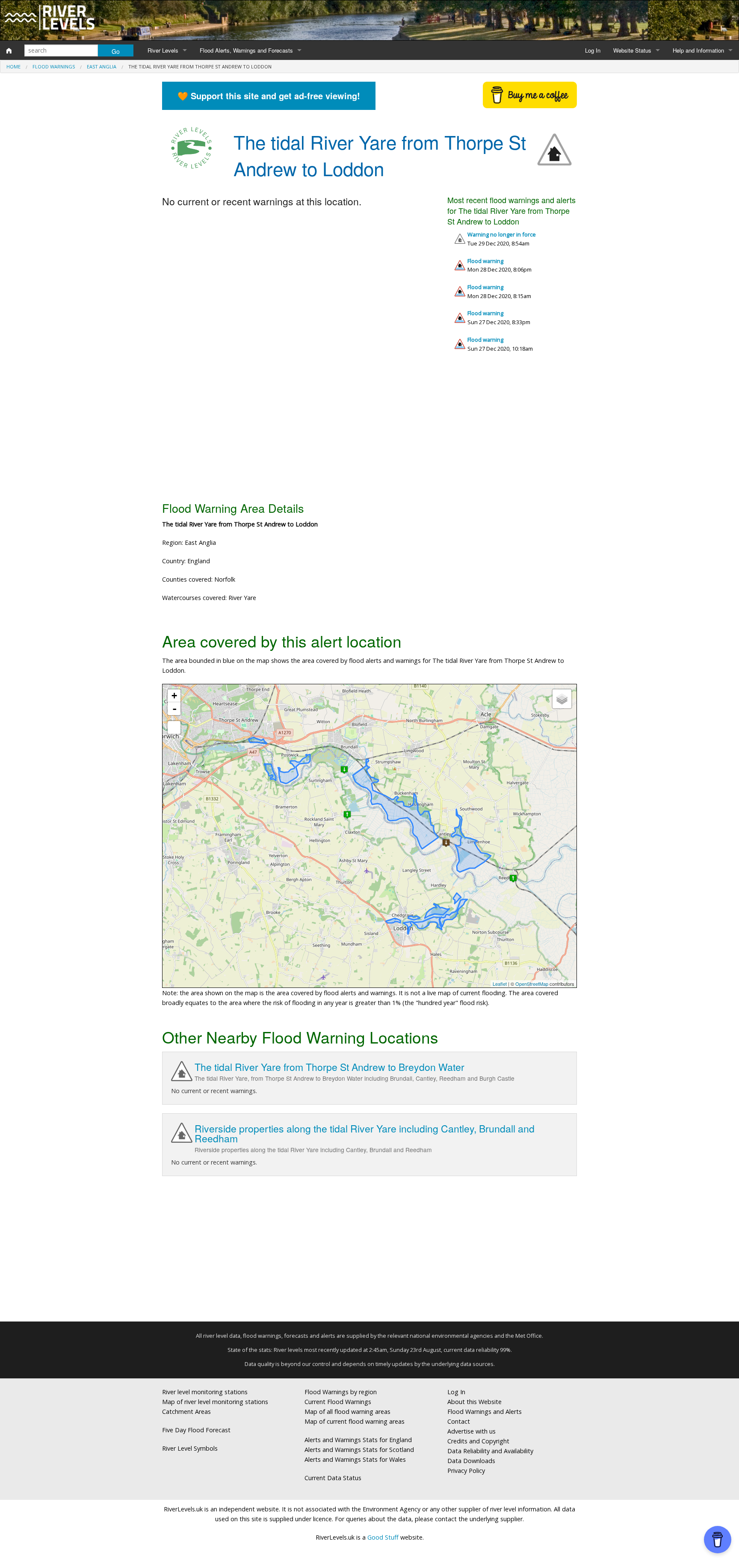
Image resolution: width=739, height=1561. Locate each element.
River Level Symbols (190, 1448)
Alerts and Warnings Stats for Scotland (359, 1450)
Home (13, 66)
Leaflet (500, 983)
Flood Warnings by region (340, 1392)
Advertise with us (471, 1431)
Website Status (632, 50)
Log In (592, 50)
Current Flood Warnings (337, 1402)
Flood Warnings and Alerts (484, 1411)
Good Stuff (383, 1537)
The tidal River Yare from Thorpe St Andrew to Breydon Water (329, 1067)
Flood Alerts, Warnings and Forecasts (246, 50)
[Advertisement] (369, 430)
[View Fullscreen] (174, 727)
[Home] (9, 50)
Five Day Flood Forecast (196, 1430)
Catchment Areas (186, 1411)
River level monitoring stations (205, 1392)
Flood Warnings (54, 66)
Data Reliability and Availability (490, 1451)
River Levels (163, 50)
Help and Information (698, 50)
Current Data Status (332, 1478)
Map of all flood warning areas (347, 1411)
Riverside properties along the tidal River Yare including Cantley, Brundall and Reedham (365, 1133)
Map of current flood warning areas (354, 1421)
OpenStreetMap (531, 983)
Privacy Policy (466, 1470)
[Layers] (562, 698)
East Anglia (101, 66)
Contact (458, 1421)
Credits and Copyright (478, 1441)
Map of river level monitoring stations (215, 1402)
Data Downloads (471, 1461)
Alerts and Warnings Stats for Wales (355, 1459)
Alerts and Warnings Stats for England (358, 1440)
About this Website (474, 1402)
